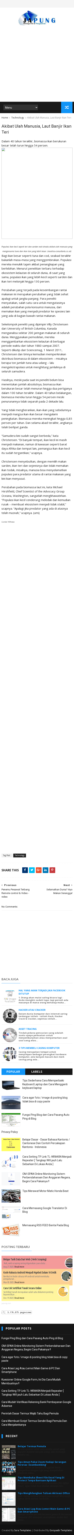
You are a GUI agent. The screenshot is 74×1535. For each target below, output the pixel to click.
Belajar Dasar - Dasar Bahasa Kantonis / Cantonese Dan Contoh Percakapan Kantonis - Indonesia (46, 1143)
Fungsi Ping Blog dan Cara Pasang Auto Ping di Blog (32, 1338)
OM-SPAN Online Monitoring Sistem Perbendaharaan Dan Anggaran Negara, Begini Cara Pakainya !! (46, 1177)
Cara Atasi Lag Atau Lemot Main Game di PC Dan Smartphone (44, 1510)
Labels (37, 1072)
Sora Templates (22, 1530)
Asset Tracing (28, 1029)
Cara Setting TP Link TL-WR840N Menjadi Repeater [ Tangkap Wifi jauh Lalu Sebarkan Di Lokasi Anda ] (47, 1160)
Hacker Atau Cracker (32, 1010)
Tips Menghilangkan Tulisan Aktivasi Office (44, 1493)
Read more (19, 1266)
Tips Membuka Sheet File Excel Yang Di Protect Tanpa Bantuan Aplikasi (41, 1479)
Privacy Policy (10, 1131)
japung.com (6, 1303)
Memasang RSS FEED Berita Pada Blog (45, 1225)
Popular (13, 1072)
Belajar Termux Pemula (32, 1446)
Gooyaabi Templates (61, 1530)
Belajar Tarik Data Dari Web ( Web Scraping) (24, 1259)
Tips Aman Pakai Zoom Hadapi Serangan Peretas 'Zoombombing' (42, 1463)
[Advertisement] (37, 62)
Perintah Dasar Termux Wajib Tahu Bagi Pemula (30, 1413)
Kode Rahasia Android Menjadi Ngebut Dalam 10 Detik (29, 1272)
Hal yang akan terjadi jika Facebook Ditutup (42, 992)
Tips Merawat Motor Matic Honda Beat (45, 1190)
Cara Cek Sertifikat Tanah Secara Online (22, 1288)
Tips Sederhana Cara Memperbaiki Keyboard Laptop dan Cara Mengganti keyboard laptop (45, 1084)
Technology (17, 117)
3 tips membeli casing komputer (39, 1048)
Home (5, 117)
